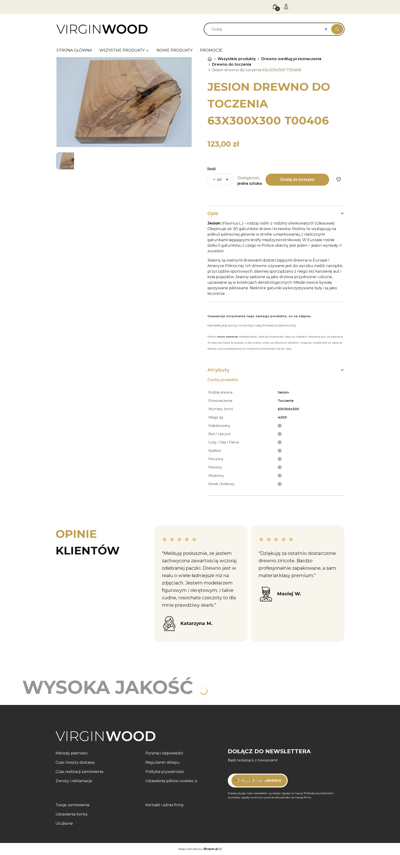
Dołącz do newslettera (259, 780)
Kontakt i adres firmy (164, 805)
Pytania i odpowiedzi (164, 753)
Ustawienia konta (71, 814)
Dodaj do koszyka (297, 179)
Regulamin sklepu (162, 762)
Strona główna (209, 59)
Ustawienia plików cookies (169, 781)
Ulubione (64, 823)
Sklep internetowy (198, 849)
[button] (337, 29)
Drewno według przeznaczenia (291, 59)
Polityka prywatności (164, 771)
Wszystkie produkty (237, 59)
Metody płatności (72, 753)
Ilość (211, 169)
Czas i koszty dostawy (75, 762)
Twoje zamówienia (72, 805)
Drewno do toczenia (231, 64)
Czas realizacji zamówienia (79, 771)
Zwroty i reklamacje (74, 781)
